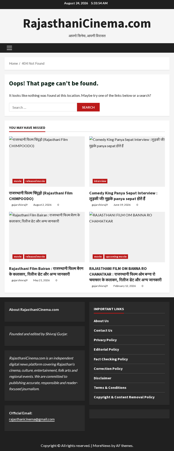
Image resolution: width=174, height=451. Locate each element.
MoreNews (102, 445)
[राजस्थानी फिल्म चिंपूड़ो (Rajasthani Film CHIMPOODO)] (47, 161)
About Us (101, 321)
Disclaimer (102, 378)
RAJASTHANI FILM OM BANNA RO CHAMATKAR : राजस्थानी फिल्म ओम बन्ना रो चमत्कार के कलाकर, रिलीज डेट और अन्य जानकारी (125, 274)
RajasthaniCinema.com (87, 23)
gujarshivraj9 (19, 204)
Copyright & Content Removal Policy (124, 397)
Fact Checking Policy (111, 359)
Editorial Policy (106, 349)
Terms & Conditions (110, 387)
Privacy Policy (105, 340)
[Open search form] (168, 48)
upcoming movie (116, 256)
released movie (35, 181)
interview (100, 181)
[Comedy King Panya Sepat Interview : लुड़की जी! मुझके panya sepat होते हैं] (127, 161)
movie (18, 181)
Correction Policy (108, 368)
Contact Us (103, 330)
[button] (9, 48)
